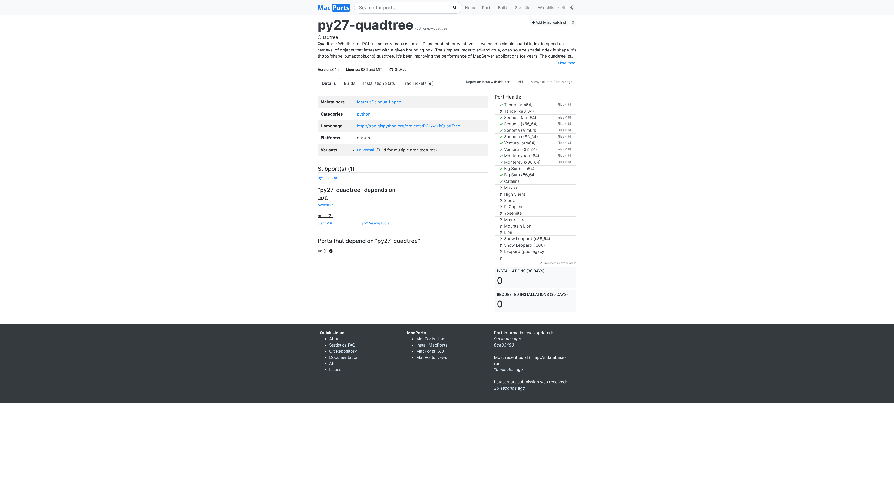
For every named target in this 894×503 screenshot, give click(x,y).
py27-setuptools (375, 223)
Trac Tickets (417, 83)
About (335, 338)
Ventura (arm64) (519, 142)
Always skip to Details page (551, 82)
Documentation (344, 357)
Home (470, 7)
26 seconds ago (509, 388)
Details (329, 83)
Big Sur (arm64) (518, 168)
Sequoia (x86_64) (520, 123)
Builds (503, 7)
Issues (335, 369)
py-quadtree (328, 177)
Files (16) (564, 104)
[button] (327, 251)
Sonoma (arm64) (519, 130)
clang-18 (325, 223)
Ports (487, 7)
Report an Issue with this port (488, 82)
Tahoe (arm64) (517, 104)
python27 (325, 205)
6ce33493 (504, 345)
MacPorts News (431, 357)
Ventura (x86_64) (520, 149)
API (520, 82)
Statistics (523, 7)
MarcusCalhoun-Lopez (379, 101)
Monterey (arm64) (521, 155)
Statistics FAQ (342, 345)
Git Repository (343, 351)
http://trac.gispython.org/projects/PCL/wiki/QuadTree (408, 125)
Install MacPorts (431, 345)
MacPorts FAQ (430, 351)
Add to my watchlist (550, 22)
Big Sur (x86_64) (519, 174)
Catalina (511, 181)
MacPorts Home (432, 338)
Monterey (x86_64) (522, 162)
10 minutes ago (508, 369)
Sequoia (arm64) (519, 117)
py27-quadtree (365, 25)
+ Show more (565, 63)
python (363, 114)
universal (365, 149)
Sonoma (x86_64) (520, 136)
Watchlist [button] (547, 7)
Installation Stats (379, 83)
